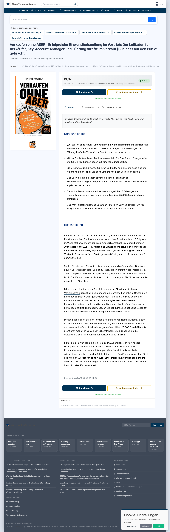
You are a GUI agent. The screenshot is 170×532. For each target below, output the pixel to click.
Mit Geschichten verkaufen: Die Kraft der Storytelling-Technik (28, 484)
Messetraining (12, 511)
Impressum (120, 465)
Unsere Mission (122, 474)
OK (159, 526)
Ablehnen (145, 526)
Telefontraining (12, 502)
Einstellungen (131, 526)
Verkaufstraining (13, 506)
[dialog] (144, 520)
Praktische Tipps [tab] (92, 107)
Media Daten (120, 491)
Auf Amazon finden (129, 92)
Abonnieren (157, 425)
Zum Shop (84, 92)
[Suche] (75, 4)
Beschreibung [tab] (73, 107)
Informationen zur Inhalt (125, 478)
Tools (117, 482)
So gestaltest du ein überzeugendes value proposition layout (82, 491)
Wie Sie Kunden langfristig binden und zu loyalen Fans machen (28, 477)
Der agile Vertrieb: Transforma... (26, 38)
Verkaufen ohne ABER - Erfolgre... (27, 32)
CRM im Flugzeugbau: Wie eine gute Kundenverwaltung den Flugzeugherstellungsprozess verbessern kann (84, 477)
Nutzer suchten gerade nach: (25, 28)
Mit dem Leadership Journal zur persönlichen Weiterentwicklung (24, 491)
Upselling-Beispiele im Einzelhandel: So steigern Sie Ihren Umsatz (84, 484)
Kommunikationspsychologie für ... (129, 32)
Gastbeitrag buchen (123, 496)
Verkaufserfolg (72, 293)
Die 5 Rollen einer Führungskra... (95, 32)
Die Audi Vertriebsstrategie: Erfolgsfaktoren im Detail (28, 465)
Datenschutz (121, 469)
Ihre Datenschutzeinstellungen (128, 487)
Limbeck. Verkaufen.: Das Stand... (61, 32)
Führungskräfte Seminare (16, 515)
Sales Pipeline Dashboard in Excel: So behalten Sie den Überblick (82, 470)
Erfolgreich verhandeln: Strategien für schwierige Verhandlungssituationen (26, 470)
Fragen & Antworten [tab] (113, 107)
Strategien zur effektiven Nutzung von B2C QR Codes (82, 465)
